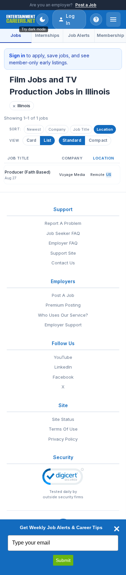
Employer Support (63, 324)
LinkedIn (63, 367)
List (47, 140)
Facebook (63, 377)
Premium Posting (63, 305)
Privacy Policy (63, 439)
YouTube (63, 357)
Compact (98, 140)
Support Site (63, 253)
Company (57, 129)
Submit (63, 560)
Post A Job (63, 295)
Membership (110, 35)
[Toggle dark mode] (42, 19)
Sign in (17, 55)
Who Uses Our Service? (63, 315)
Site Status (63, 419)
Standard (71, 140)
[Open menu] (113, 19)
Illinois (21, 106)
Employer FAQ (63, 243)
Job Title (81, 129)
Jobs (15, 35)
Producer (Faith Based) (27, 172)
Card (32, 140)
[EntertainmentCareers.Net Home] (20, 19)
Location (105, 129)
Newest (34, 129)
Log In (70, 19)
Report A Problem (63, 223)
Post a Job (85, 4)
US (108, 175)
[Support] (96, 19)
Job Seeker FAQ (63, 233)
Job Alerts (79, 35)
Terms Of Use (63, 429)
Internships (47, 35)
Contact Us (63, 262)
